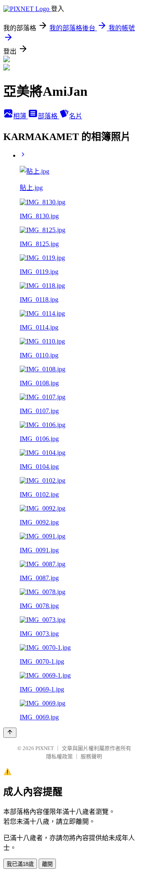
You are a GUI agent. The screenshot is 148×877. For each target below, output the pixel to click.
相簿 (20, 116)
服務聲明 (91, 756)
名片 (75, 116)
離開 (47, 864)
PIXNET (44, 748)
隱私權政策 (59, 756)
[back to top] (9, 733)
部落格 (48, 116)
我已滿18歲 (20, 864)
